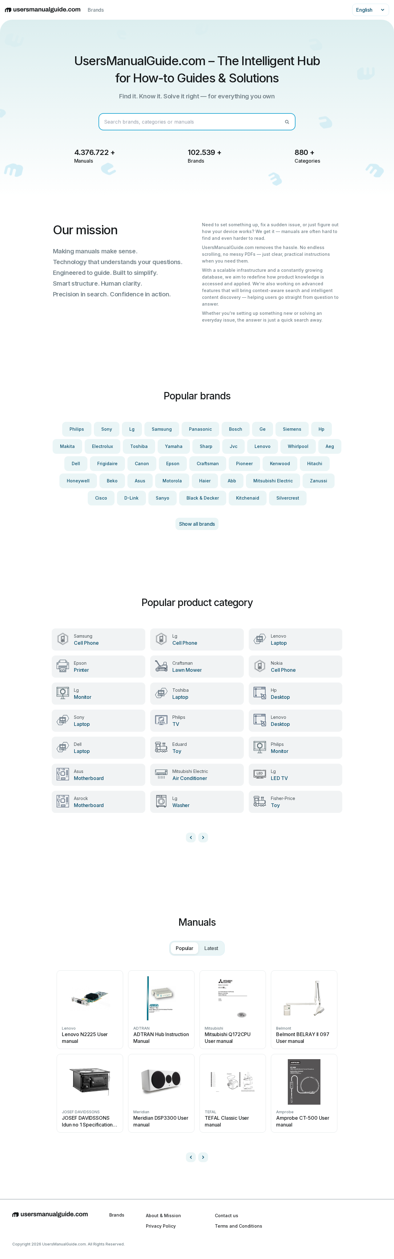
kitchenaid (247, 498)
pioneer (244, 463)
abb (232, 480)
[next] (203, 837)
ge (262, 429)
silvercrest (287, 498)
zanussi (318, 480)
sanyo (162, 498)
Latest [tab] (211, 948)
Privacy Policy (161, 1226)
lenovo (263, 446)
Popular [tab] (184, 948)
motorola (172, 480)
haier (205, 480)
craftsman (208, 463)
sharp (206, 446)
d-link (131, 498)
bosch (235, 429)
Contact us (226, 1215)
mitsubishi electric (273, 480)
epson (172, 463)
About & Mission (163, 1215)
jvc (233, 446)
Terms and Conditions (238, 1226)
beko (112, 480)
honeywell (78, 480)
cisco (101, 498)
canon (142, 463)
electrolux (102, 446)
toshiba (139, 446)
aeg (330, 446)
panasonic (200, 429)
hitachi (314, 463)
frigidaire (107, 463)
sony (106, 429)
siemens (292, 429)
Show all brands (197, 524)
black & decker (203, 498)
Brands (96, 10)
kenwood (280, 463)
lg (132, 429)
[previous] (191, 837)
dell (76, 463)
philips (77, 429)
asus (140, 480)
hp (321, 429)
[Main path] (50, 1220)
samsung (162, 429)
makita (67, 446)
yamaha (174, 446)
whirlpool (298, 446)
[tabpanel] (197, 1064)
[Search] (287, 122)
